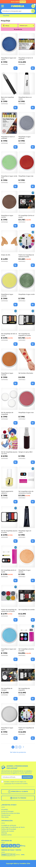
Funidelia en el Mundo (8, 825)
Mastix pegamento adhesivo (7, 492)
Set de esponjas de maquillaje (7, 413)
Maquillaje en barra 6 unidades (8, 137)
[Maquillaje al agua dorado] (27, 556)
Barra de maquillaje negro (7, 98)
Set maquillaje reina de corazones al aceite (26, 492)
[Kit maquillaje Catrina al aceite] (27, 202)
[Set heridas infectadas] (27, 359)
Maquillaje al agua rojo (26, 176)
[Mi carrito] (33, 6)
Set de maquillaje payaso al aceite (9, 531)
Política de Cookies (7, 831)
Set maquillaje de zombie (27, 609)
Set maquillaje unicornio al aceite (26, 649)
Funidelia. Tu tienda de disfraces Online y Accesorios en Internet (17, 6)
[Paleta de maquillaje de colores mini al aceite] (9, 596)
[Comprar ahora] (15, 68)
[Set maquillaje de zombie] (27, 596)
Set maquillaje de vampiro (6, 689)
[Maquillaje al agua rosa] (27, 399)
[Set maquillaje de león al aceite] (9, 320)
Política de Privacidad (8, 829)
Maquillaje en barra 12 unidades (26, 58)
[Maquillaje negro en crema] (27, 517)
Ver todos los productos (18, 752)
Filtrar (7, 26)
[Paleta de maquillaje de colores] (27, 714)
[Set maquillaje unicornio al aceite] (27, 635)
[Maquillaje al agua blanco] (9, 714)
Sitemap (4, 833)
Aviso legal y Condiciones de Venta (13, 827)
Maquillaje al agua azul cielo (8, 649)
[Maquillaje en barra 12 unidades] (27, 44)
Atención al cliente (19, 791)
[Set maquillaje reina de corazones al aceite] (27, 478)
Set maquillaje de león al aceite (9, 334)
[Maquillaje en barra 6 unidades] (9, 123)
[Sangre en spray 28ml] (27, 438)
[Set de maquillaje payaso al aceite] (9, 517)
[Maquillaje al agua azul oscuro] (9, 44)
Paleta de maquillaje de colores (26, 728)
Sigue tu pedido (19, 798)
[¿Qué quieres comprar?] (2, 6)
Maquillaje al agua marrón (7, 216)
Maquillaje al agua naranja (7, 374)
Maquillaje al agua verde (27, 294)
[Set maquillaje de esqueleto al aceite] (27, 320)
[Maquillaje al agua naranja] (9, 359)
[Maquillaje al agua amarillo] (9, 281)
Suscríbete (27, 777)
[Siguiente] (23, 747)
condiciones (7, 783)
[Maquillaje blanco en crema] (27, 84)
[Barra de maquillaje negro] (9, 84)
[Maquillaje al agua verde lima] (9, 162)
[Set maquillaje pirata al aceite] (9, 556)
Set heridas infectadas (26, 373)
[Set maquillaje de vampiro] (9, 675)
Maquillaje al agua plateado (24, 137)
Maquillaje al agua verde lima (9, 177)
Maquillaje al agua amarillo (7, 295)
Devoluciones (5, 815)
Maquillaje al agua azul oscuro (8, 58)
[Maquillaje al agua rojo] (27, 162)
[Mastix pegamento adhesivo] (9, 478)
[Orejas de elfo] (9, 241)
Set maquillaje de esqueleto (24, 689)
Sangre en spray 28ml (25, 452)
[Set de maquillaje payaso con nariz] (9, 438)
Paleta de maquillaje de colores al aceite (26, 255)
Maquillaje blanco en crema (25, 98)
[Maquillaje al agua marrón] (9, 202)
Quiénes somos (6, 835)
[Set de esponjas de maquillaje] (9, 399)
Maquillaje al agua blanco (7, 728)
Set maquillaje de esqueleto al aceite (25, 334)
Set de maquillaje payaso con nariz (9, 452)
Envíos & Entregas (7, 811)
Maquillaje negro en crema (25, 531)
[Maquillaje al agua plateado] (27, 123)
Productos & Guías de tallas (10, 813)
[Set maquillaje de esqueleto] (27, 675)
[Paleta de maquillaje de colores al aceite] (27, 241)
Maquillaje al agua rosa (26, 412)
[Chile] (3, 846)
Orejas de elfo (5, 255)
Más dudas (5, 817)
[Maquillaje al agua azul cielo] (9, 635)
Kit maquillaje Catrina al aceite (26, 216)
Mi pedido (4, 809)
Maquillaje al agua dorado (24, 571)
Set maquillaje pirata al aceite (8, 571)
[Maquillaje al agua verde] (27, 281)
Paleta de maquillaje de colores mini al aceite (9, 610)
